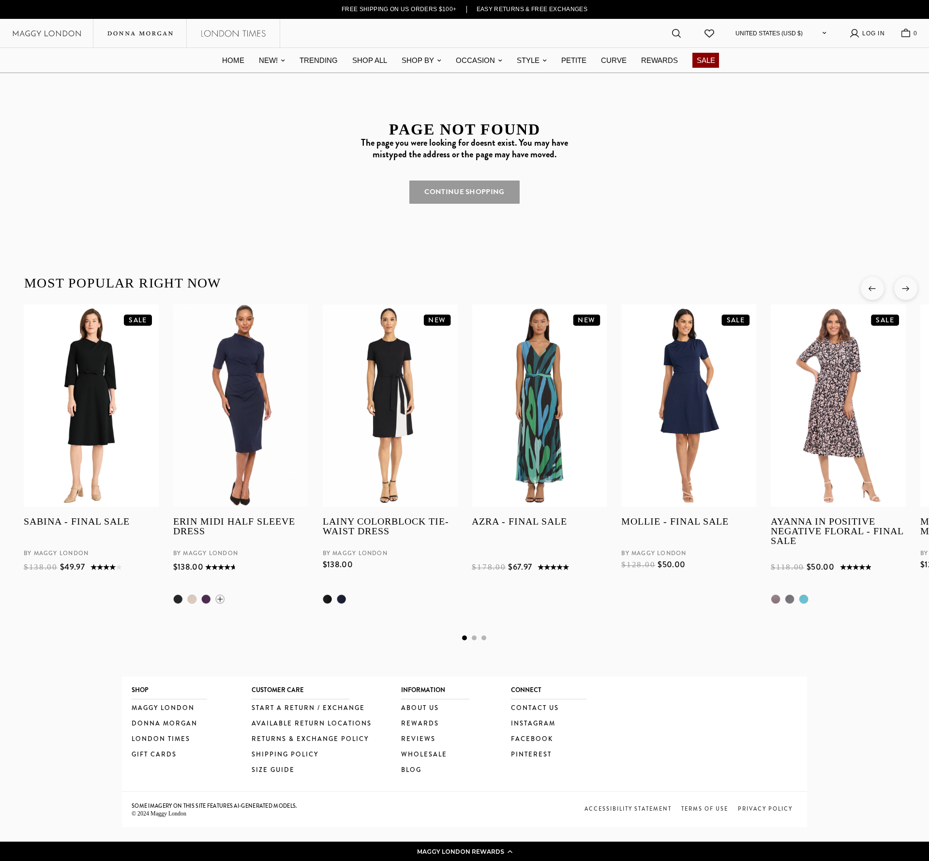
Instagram (533, 724)
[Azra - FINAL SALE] (539, 405)
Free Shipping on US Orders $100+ (399, 9)
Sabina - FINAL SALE (77, 522)
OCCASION (475, 60)
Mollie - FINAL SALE (675, 522)
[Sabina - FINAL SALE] (91, 405)
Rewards (420, 724)
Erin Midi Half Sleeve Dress (234, 527)
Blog (411, 770)
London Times (161, 739)
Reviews (418, 739)
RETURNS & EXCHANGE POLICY (310, 739)
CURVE (614, 60)
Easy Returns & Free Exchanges (532, 9)
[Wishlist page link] (709, 33)
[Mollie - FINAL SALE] (688, 405)
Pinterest (531, 755)
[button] (464, 851)
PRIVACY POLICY (765, 809)
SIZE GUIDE (273, 770)
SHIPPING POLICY (285, 755)
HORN (191, 599)
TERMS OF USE (704, 809)
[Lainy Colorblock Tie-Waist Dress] (389, 405)
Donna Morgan (164, 724)
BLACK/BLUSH (775, 599)
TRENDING (319, 60)
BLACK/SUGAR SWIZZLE (789, 599)
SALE (706, 60)
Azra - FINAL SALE (519, 522)
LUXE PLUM (205, 599)
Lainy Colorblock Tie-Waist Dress (385, 527)
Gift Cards (154, 755)
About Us (420, 708)
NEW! (268, 60)
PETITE (573, 60)
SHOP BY (418, 60)
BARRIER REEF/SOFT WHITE (804, 599)
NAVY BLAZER (341, 599)
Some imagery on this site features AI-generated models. (215, 806)
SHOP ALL (369, 60)
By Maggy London (56, 553)
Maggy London (163, 708)
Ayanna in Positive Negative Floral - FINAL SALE (837, 531)
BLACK (177, 599)
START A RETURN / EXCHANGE (308, 708)
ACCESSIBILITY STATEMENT (628, 809)
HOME (233, 60)
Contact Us (535, 708)
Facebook (532, 739)
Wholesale (424, 755)
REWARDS (659, 60)
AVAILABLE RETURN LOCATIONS (312, 724)
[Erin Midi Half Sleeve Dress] (240, 405)
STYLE (528, 60)
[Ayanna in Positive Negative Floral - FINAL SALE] (838, 405)
